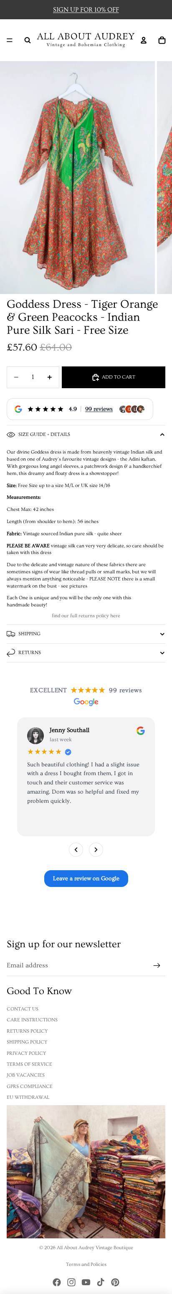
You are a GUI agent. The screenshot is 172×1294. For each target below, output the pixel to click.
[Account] (143, 40)
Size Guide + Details (44, 434)
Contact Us (22, 1009)
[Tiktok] (101, 1282)
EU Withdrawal (28, 1097)
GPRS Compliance (30, 1086)
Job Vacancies (26, 1075)
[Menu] (9, 40)
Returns (29, 652)
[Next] (96, 850)
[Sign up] (157, 965)
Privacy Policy (26, 1053)
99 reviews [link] (99, 409)
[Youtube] (86, 1282)
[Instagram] (71, 1282)
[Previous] (76, 850)
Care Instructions (32, 1020)
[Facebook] (57, 1282)
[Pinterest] (115, 1282)
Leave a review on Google (86, 878)
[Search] (27, 40)
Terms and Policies (86, 1264)
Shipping (29, 634)
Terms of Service (29, 1064)
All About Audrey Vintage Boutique (95, 1247)
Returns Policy (27, 1031)
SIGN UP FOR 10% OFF (86, 9)
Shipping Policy (27, 1042)
